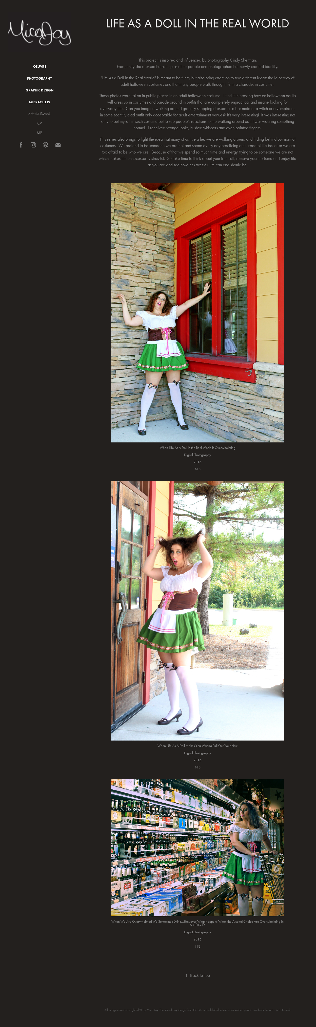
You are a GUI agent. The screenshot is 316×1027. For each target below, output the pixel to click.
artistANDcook (39, 113)
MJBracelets (39, 102)
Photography (39, 78)
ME (39, 132)
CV (39, 123)
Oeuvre (39, 67)
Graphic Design (40, 90)
